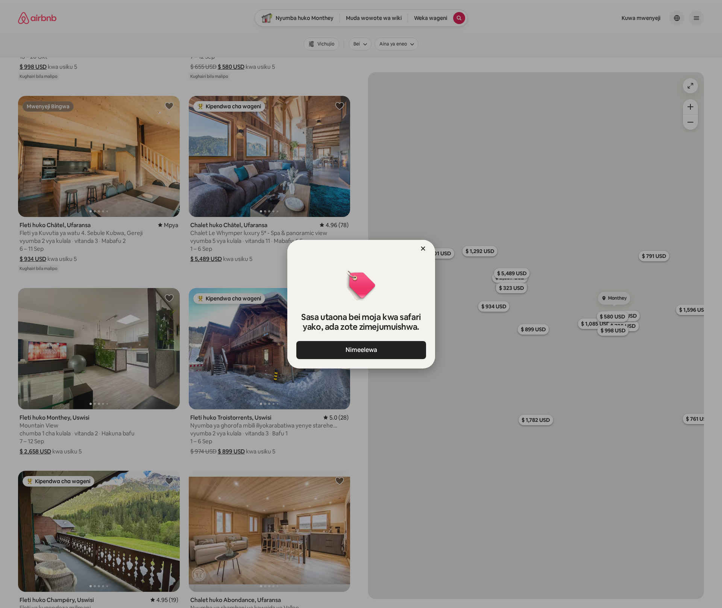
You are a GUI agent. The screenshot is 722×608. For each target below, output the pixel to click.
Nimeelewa (361, 350)
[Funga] (423, 249)
